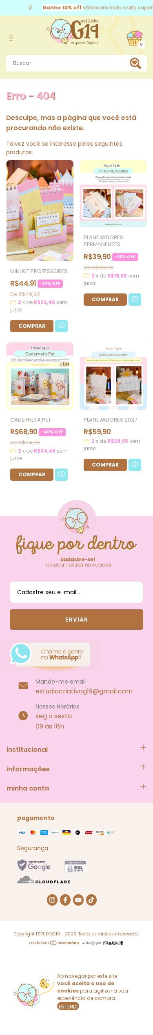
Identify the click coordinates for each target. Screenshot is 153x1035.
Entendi (68, 1006)
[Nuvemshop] (54, 943)
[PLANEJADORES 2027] (105, 465)
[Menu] (12, 38)
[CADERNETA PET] (31, 475)
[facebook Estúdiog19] (65, 900)
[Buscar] (137, 63)
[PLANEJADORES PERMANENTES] (105, 299)
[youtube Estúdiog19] (78, 900)
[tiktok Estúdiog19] (91, 900)
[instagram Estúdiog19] (52, 900)
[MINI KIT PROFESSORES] (31, 326)
